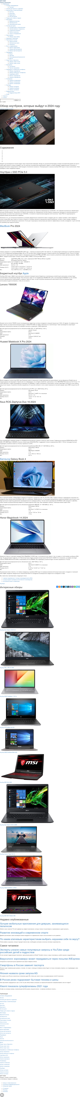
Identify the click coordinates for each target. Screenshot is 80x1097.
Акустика (11, 55)
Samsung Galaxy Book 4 (9, 159)
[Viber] (72, 587)
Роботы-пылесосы (14, 32)
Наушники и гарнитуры (12, 38)
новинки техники (4, 109)
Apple (26, 273)
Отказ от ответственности (9, 1083)
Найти (16, 100)
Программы (9, 64)
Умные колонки (13, 41)
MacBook (5, 226)
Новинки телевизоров (14, 80)
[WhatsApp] (75, 587)
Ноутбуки (8, 85)
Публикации (6, 4)
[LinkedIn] (66, 587)
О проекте (5, 1088)
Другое (11, 58)
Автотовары (9, 19)
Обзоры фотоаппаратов (15, 49)
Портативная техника (11, 40)
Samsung (5, 459)
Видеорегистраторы (14, 21)
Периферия (9, 52)
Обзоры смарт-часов (14, 61)
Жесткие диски (13, 16)
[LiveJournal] (68, 587)
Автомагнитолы (13, 22)
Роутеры (11, 7)
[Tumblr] (70, 587)
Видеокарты (12, 15)
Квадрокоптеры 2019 (14, 93)
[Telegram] (79, 587)
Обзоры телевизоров (14, 82)
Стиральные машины (14, 30)
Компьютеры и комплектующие (14, 10)
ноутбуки (11, 109)
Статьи (5, 97)
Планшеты (12, 44)
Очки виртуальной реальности (17, 57)
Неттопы (11, 11)
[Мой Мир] (61, 587)
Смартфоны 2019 (13, 74)
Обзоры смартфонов (14, 71)
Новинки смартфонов (14, 77)
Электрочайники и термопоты (17, 29)
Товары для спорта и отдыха (13, 18)
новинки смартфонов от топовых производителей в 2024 (17, 578)
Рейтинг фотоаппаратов (15, 50)
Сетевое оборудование (12, 5)
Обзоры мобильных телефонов (17, 72)
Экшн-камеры (9, 35)
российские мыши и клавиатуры (11, 581)
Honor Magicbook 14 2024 (9, 161)
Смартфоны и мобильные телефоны (15, 69)
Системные (12, 66)
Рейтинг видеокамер (14, 47)
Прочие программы (14, 68)
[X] (64, 587)
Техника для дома (11, 25)
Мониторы (12, 13)
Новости (5, 96)
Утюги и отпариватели (15, 33)
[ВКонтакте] (57, 587)
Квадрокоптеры (10, 91)
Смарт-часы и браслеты (12, 60)
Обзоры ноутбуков (14, 86)
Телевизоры (9, 78)
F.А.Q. (7, 94)
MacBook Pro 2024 (8, 152)
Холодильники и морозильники (17, 27)
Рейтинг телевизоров (14, 83)
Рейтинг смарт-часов (14, 63)
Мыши (11, 54)
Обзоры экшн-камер (14, 36)
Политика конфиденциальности (11, 1084)
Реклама (5, 1090)
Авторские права (7, 1086)
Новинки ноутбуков (14, 88)
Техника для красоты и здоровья (14, 8)
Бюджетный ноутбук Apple (9, 153)
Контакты (5, 1091)
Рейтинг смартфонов (14, 75)
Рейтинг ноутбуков (14, 89)
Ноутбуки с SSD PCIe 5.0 (9, 150)
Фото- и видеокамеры (11, 46)
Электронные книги (14, 43)
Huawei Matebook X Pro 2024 (10, 156)
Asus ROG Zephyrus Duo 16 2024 (11, 158)
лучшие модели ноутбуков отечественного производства (17, 579)
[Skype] (77, 587)
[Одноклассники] (59, 587)
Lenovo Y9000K (7, 155)
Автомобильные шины (15, 24)
